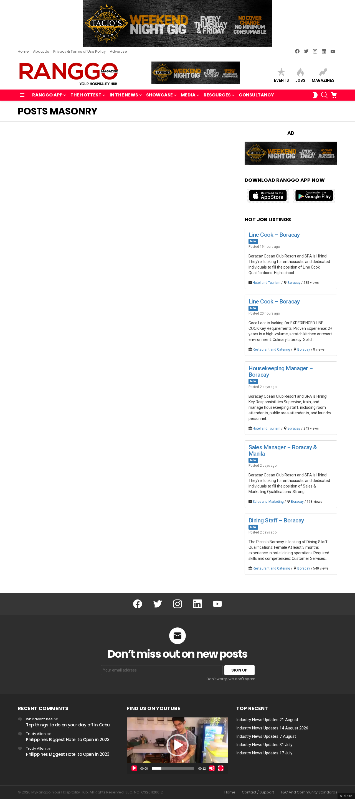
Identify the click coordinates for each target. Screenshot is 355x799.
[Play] (134, 768)
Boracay (294, 283)
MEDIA (188, 95)
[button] (177, 745)
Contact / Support (258, 792)
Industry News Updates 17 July (264, 753)
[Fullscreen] (221, 768)
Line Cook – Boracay (274, 234)
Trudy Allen (36, 733)
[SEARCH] (324, 95)
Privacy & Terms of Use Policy (79, 51)
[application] (177, 745)
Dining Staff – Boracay (276, 520)
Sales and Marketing (268, 502)
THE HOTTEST (86, 95)
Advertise (118, 51)
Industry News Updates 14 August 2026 (272, 728)
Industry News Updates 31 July (264, 744)
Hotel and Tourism (266, 283)
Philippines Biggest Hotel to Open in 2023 (68, 739)
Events (281, 80)
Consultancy (256, 95)
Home (23, 51)
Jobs (300, 80)
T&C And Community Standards (308, 792)
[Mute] (212, 768)
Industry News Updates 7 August (266, 736)
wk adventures (39, 719)
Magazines (323, 80)
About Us (41, 51)
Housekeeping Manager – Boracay (280, 371)
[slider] (173, 768)
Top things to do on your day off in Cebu (68, 725)
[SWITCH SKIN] (315, 95)
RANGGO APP (47, 95)
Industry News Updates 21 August (267, 719)
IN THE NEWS (124, 95)
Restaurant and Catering (271, 349)
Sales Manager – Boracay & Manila (282, 450)
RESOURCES (217, 95)
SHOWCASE (159, 95)
